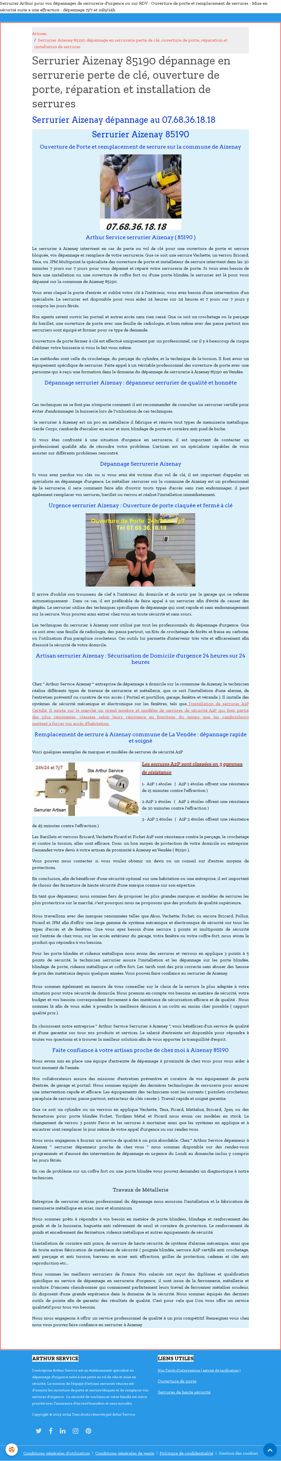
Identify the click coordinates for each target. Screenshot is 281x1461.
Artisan (39, 33)
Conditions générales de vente (124, 1453)
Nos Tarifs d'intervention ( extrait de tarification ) (199, 1370)
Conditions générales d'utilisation (56, 1453)
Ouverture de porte (177, 1381)
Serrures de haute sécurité (184, 1392)
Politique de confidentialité (186, 1453)
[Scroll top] (270, 1450)
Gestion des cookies (238, 1453)
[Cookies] (11, 1449)
